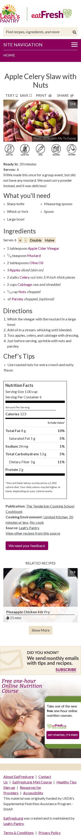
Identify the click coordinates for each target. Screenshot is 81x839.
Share (63, 95)
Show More (41, 630)
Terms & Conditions (18, 832)
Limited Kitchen (55, 517)
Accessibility (33, 793)
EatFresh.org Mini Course (32, 782)
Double (35, 240)
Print (41, 95)
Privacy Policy (49, 832)
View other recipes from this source (33, 533)
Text (10, 95)
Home (9, 55)
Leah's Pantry (29, 528)
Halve (49, 240)
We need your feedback (27, 545)
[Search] (74, 32)
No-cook (37, 522)
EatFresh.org (13, 818)
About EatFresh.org (18, 776)
